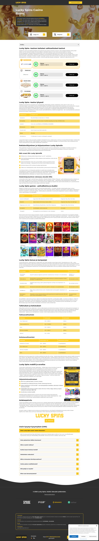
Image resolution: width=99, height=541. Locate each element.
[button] (96, 525)
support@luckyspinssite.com (23, 527)
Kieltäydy (83, 536)
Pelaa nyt (71, 64)
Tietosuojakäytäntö (49, 494)
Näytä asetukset (92, 536)
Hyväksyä (74, 536)
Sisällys (22, 44)
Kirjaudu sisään (75, 2)
